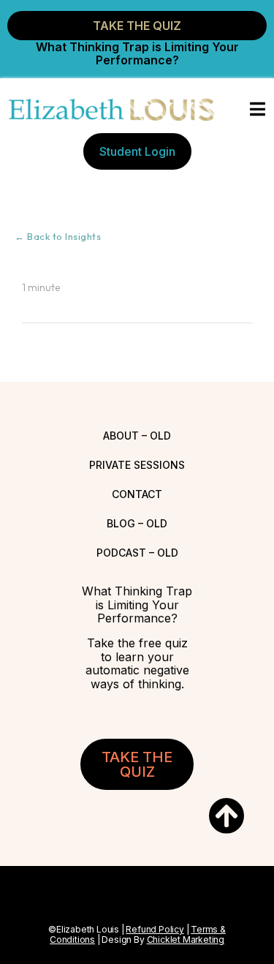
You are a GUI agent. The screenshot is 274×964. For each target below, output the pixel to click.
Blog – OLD (137, 523)
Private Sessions (137, 465)
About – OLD (137, 435)
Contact (137, 494)
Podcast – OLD (137, 552)
